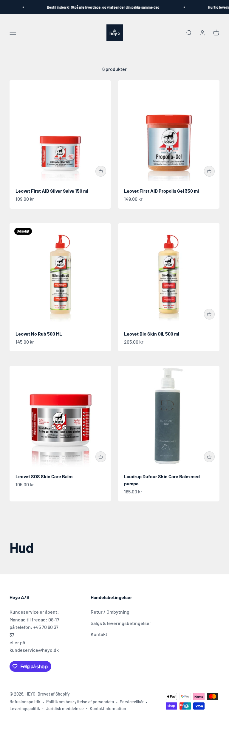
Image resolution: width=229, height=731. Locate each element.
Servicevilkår (132, 701)
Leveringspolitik (25, 708)
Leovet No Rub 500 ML (39, 333)
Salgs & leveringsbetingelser (121, 623)
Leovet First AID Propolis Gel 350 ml (161, 191)
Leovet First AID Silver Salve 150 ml (52, 191)
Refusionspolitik (25, 701)
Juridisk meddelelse (65, 708)
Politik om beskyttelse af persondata (80, 701)
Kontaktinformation (108, 708)
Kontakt (99, 634)
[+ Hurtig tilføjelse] (100, 171)
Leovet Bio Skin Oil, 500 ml (151, 333)
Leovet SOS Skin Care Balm (44, 476)
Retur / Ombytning (110, 612)
